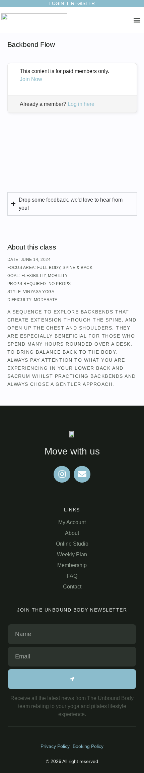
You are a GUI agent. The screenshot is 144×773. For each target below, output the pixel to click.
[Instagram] (62, 474)
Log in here (81, 104)
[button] (137, 20)
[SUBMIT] (72, 679)
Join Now (31, 79)
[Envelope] (82, 474)
